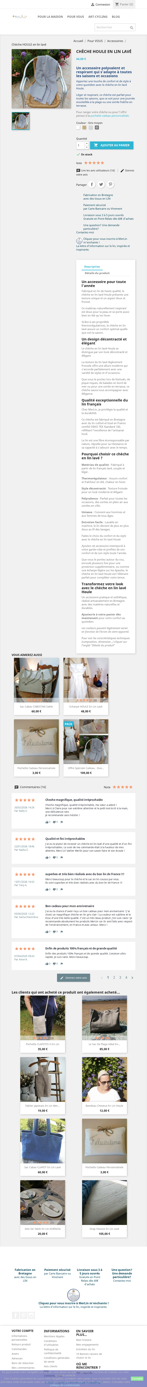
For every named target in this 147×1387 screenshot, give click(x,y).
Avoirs (15, 1353)
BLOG (116, 17)
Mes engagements (87, 1344)
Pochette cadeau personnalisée (36, 768)
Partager (91, 184)
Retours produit (21, 1344)
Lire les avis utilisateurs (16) (98, 170)
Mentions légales (54, 1336)
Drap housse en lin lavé (104, 1228)
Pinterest (110, 184)
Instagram (31, 1315)
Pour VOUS (75, 17)
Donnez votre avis (76, 977)
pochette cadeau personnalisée (110, 115)
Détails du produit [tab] (97, 273)
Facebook (15, 1315)
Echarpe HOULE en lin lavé (85, 706)
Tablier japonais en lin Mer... (42, 1105)
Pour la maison (50, 17)
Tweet (101, 184)
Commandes (19, 1349)
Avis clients (50, 1366)
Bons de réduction (23, 1363)
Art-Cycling (98, 17)
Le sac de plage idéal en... (104, 1044)
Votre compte (23, 1331)
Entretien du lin (85, 1349)
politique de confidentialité (65, 1385)
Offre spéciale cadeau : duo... (86, 768)
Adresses (17, 1358)
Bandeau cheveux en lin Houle (104, 1105)
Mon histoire (83, 1340)
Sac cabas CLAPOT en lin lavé (42, 1167)
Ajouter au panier (112, 145)
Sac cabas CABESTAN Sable (36, 706)
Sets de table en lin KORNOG (43, 1228)
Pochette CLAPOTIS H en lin (42, 1044)
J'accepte (137, 1378)
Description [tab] (92, 266)
